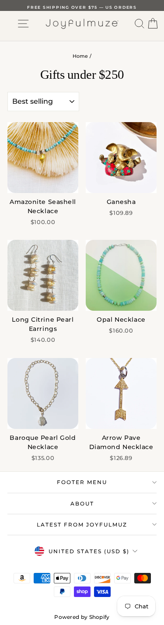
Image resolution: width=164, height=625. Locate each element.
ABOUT (82, 503)
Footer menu (82, 482)
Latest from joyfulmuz (82, 524)
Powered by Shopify (81, 617)
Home (80, 56)
